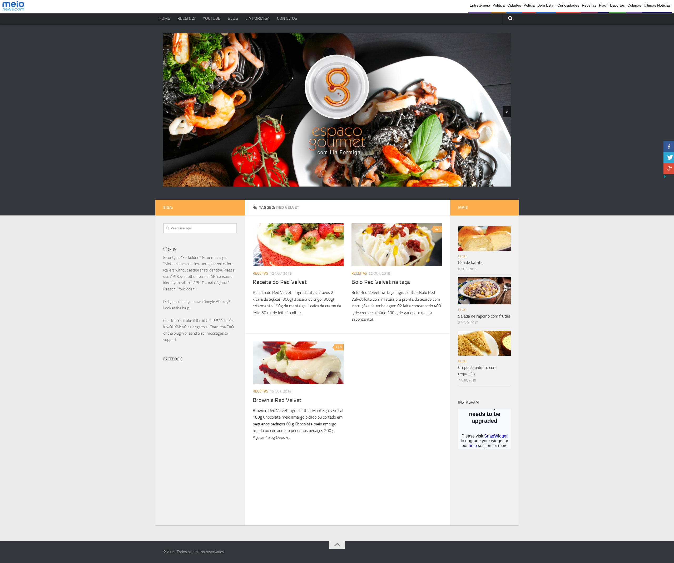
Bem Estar (546, 5)
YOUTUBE (211, 18)
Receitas (589, 5)
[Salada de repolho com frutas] (484, 290)
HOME (164, 18)
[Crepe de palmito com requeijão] (484, 343)
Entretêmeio (480, 5)
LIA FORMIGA (257, 18)
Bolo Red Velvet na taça (380, 282)
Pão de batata (470, 262)
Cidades (514, 5)
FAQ (230, 327)
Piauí (603, 5)
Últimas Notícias (657, 5)
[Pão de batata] (484, 238)
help (185, 308)
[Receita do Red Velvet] (298, 244)
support (169, 339)
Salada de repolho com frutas (484, 316)
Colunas (634, 5)
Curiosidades (568, 5)
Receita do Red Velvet (280, 282)
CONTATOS (287, 18)
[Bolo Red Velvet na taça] (396, 244)
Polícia (529, 5)
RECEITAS (186, 18)
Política (499, 5)
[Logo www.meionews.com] (13, 7)
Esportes (617, 5)
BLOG (233, 18)
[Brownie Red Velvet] (298, 362)
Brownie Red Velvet (277, 400)
